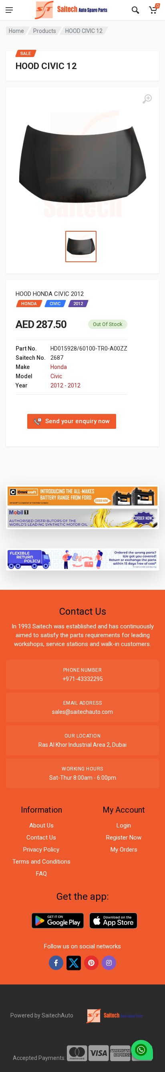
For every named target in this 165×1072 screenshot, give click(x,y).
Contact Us (41, 837)
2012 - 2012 (65, 385)
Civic (56, 376)
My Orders (124, 849)
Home (16, 31)
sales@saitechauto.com (82, 712)
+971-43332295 (82, 679)
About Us (41, 825)
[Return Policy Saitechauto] (82, 559)
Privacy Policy (41, 849)
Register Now (123, 837)
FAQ (41, 873)
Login (124, 825)
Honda (58, 367)
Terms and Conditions (41, 861)
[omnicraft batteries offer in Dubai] (82, 495)
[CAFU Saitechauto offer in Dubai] (82, 517)
